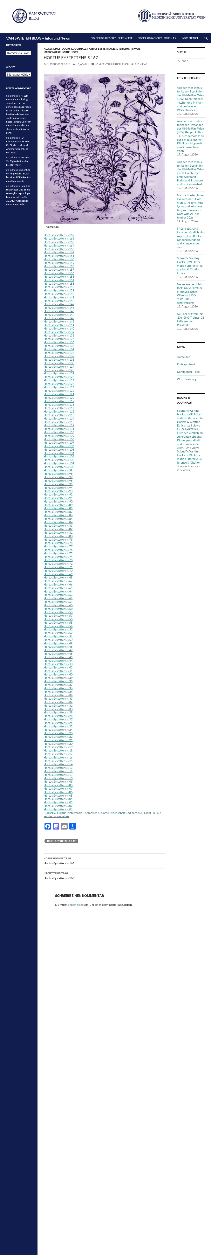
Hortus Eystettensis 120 (59, 397)
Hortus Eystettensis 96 (58, 480)
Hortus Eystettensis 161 (59, 255)
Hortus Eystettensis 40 (58, 674)
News (74, 52)
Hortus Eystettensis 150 (59, 294)
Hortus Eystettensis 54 (58, 626)
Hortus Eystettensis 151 (59, 290)
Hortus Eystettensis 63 (58, 594)
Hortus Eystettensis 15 (58, 761)
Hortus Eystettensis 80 (58, 536)
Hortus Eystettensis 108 (59, 439)
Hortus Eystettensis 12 (58, 771)
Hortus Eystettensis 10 (58, 778)
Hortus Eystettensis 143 (59, 318)
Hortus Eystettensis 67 (58, 581)
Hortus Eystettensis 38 (58, 681)
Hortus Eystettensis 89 (58, 505)
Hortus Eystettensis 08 (58, 785)
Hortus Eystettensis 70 (58, 570)
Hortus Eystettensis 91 (58, 498)
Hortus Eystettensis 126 (59, 377)
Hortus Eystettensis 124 (59, 384)
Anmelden (183, 357)
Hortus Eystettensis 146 (59, 307)
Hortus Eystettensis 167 (59, 235)
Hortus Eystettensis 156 (59, 273)
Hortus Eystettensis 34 (58, 695)
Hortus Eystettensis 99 (58, 470)
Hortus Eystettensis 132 (59, 356)
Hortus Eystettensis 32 (58, 702)
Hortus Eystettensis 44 (58, 660)
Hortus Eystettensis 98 (58, 473)
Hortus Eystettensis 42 (58, 667)
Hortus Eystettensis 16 (58, 757)
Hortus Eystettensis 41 (58, 671)
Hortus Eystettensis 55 (58, 622)
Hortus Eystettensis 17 (58, 754)
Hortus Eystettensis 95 (58, 484)
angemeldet (75, 904)
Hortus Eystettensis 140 (59, 328)
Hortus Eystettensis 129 (59, 366)
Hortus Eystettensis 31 (58, 705)
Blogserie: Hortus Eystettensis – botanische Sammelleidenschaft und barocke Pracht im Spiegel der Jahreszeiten (103, 814)
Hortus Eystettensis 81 (58, 532)
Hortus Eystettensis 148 (59, 301)
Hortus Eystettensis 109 (59, 435)
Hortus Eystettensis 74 (58, 557)
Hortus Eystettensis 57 (58, 615)
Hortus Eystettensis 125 (59, 380)
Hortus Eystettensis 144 (59, 314)
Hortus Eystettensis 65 (58, 588)
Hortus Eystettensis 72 (58, 563)
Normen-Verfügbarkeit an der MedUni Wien (18, 161)
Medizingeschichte (57, 52)
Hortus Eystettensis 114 (59, 418)
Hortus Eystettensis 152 (59, 287)
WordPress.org (186, 379)
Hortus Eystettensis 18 (58, 750)
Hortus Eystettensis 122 (59, 390)
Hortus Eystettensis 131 (59, 359)
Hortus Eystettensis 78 (58, 543)
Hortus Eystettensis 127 (59, 373)
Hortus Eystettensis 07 (58, 788)
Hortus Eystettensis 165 (59, 242)
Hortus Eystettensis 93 (58, 491)
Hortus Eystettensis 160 (59, 259)
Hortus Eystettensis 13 (58, 767)
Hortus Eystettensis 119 (59, 401)
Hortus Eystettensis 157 (59, 269)
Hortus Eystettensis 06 (58, 792)
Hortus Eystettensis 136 (59, 342)
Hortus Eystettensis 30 (58, 709)
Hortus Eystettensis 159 (59, 262)
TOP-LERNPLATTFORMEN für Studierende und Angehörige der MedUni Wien (18, 145)
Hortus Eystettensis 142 (59, 321)
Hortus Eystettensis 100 (59, 467)
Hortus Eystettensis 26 (58, 722)
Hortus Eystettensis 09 (58, 781)
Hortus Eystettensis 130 (59, 363)
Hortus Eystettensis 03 (58, 802)
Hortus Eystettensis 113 (59, 422)
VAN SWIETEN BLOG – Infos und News (38, 38)
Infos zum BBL (190, 38)
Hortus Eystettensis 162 (59, 252)
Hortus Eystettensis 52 (58, 633)
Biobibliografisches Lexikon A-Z (157, 38)
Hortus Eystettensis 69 (58, 574)
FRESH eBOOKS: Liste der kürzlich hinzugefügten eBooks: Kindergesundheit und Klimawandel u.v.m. (191, 238)
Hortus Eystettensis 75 (58, 553)
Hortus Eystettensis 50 (58, 640)
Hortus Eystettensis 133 (59, 352)
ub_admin (82, 64)
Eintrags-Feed (186, 364)
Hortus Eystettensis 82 (58, 529)
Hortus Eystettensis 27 (58, 719)
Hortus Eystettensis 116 (59, 411)
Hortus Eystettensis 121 (59, 394)
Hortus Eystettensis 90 (58, 501)
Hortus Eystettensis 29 (58, 712)
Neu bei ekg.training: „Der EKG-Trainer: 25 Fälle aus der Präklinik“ (190, 319)
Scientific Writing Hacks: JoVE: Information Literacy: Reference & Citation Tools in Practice (190, 459)
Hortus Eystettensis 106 (59, 446)
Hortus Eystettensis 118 (59, 404)
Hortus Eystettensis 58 (58, 612)
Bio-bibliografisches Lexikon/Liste (111, 38)
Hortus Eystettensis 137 (59, 338)
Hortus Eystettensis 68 (58, 577)
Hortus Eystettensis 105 (59, 449)
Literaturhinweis (128, 48)
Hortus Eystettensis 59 (58, 608)
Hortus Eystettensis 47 (58, 650)
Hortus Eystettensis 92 (58, 494)
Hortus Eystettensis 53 (58, 629)
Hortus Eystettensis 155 (59, 276)
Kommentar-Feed (188, 371)
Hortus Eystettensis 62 (58, 598)
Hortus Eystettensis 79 (58, 539)
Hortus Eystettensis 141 (59, 325)
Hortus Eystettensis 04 (58, 798)
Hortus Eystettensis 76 (58, 550)
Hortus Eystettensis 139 (59, 332)
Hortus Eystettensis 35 (58, 691)
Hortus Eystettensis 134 (59, 349)
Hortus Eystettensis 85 (58, 518)
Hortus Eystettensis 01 (58, 809)
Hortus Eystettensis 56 (58, 619)
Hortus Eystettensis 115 (59, 415)
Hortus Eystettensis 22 (58, 736)
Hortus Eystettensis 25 (58, 726)
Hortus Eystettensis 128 (59, 370)
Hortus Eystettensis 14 (58, 764)
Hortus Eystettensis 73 (58, 560)
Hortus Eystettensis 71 (58, 567)
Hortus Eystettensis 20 (58, 743)
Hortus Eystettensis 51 (58, 636)
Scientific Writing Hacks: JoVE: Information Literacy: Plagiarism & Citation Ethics (190, 265)
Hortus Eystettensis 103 (59, 456)
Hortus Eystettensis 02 (58, 805)
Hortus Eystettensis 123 (59, 387)
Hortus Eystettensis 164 (59, 245)
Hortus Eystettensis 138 (59, 335)
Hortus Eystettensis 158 (59, 266)
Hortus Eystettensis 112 (59, 425)
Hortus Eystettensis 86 (58, 515)
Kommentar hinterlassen (112, 64)
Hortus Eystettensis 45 (58, 657)
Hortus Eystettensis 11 (58, 774)
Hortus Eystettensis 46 (58, 653)
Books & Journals (74, 48)
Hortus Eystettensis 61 (58, 601)
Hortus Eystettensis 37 (58, 684)
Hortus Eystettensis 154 (59, 280)
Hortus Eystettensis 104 (59, 453)
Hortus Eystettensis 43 (58, 664)
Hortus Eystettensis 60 (58, 605)
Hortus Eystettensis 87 (58, 511)
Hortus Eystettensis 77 (58, 546)
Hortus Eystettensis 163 (59, 249)
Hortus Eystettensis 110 (59, 432)
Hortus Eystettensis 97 (58, 477)
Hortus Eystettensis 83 (58, 525)
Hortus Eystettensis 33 (58, 698)
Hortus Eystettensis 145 (59, 311)
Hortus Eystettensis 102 (59, 460)
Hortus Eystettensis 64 (58, 591)
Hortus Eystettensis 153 (59, 283)
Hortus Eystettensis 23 (58, 733)
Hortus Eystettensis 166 (59, 238)
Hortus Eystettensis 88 (58, 508)
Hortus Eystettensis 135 (59, 345)
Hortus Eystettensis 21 (58, 740)
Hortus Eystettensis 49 (58, 643)
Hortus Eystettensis (101, 48)
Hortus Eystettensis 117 (59, 408)
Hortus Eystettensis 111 (59, 428)
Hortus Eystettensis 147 (59, 304)
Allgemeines (52, 48)
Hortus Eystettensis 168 (59, 876)
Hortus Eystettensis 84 (58, 522)
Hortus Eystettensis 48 (58, 646)
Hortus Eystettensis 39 (58, 677)
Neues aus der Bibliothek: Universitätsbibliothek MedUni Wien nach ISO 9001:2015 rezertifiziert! (190, 293)
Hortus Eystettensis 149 (59, 297)
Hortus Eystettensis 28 (58, 715)
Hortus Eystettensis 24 (58, 729)
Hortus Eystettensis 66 (58, 584)
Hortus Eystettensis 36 (58, 688)
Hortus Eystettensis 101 (59, 463)
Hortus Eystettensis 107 (59, 442)
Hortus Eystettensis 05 (58, 795)
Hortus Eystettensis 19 (58, 747)
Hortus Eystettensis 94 (58, 487)
